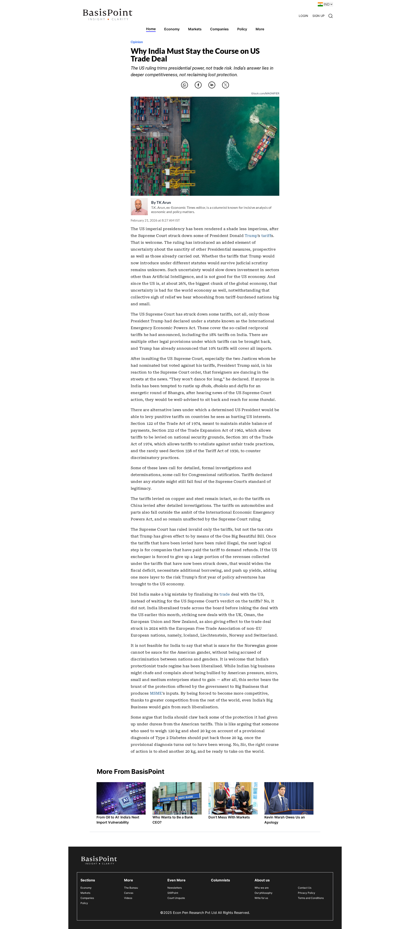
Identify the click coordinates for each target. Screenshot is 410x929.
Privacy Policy (306, 892)
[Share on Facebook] (198, 85)
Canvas (128, 892)
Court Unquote (176, 898)
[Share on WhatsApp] (184, 85)
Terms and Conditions (311, 898)
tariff (266, 236)
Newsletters (174, 887)
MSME (156, 693)
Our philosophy (263, 892)
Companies (87, 898)
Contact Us (304, 887)
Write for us (261, 898)
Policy (84, 903)
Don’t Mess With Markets (229, 817)
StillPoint (172, 892)
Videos (128, 898)
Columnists (220, 880)
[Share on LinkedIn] (211, 85)
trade (225, 594)
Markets (85, 892)
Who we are (262, 887)
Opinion (137, 42)
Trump (251, 236)
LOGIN (303, 16)
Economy (86, 887)
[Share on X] (225, 85)
